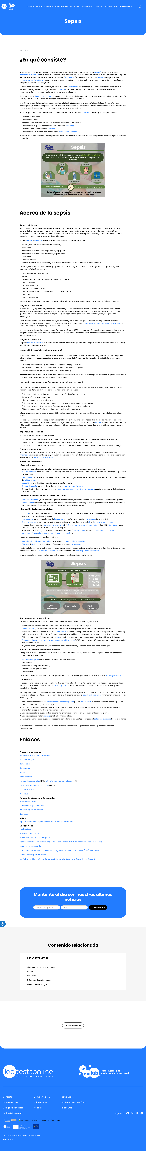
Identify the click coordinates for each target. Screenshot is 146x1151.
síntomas (38, 240)
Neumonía (24, 814)
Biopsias (25, 544)
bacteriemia (70, 77)
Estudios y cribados (44, 6)
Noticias (108, 6)
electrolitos (67, 533)
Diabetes (31, 971)
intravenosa (86, 702)
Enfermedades (61, 6)
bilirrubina (96, 323)
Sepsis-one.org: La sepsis (30, 846)
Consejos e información (92, 6)
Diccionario (75, 6)
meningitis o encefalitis (75, 541)
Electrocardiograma (30, 659)
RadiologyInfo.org (113, 675)
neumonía (68, 486)
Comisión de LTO (42, 1097)
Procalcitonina (28, 502)
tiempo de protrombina (54, 525)
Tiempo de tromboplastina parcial (34, 785)
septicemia (73, 87)
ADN (58, 637)
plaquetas (91, 519)
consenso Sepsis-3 (35, 342)
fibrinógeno (113, 525)
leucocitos (58, 519)
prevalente (86, 112)
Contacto (7, 1097)
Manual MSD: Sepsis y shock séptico (35, 837)
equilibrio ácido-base (43, 457)
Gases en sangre (29, 522)
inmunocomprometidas (69, 132)
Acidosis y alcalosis (28, 801)
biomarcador (60, 631)
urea (74, 530)
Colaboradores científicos (73, 1102)
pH (89, 522)
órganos (101, 77)
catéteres (98, 719)
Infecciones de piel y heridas (32, 805)
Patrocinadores (68, 1097)
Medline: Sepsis (26, 829)
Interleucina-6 (28, 628)
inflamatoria (25, 75)
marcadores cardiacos (48, 550)
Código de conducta (13, 1107)
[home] (4, 6)
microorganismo (61, 685)
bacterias (61, 89)
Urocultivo (24, 794)
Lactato (25, 513)
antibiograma (29, 480)
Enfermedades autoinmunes (39, 980)
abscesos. (76, 544)
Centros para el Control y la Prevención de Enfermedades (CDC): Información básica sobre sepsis (61, 842)
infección (98, 72)
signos (29, 240)
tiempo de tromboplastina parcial (82, 525)
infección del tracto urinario (31, 80)
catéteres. (70, 126)
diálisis (47, 716)
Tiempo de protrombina (30, 781)
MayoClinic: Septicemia (29, 833)
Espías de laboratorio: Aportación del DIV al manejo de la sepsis (46, 821)
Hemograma (27, 519)
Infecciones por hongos (37, 984)
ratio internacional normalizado (59, 781)
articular (91, 489)
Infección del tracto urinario (31, 810)
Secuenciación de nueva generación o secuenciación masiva (48, 640)
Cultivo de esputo (29, 486)
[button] (123, 6)
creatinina (87, 323)
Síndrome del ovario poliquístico (41, 967)
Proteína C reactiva (30, 499)
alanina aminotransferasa (49, 533)
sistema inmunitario (43, 96)
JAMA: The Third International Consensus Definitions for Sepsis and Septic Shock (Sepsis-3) (58, 859)
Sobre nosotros (10, 1102)
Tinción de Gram (29, 472)
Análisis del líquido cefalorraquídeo (37, 541)
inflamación (25, 455)
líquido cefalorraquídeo (67, 489)
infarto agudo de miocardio (87, 550)
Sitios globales (41, 1102)
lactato (98, 422)
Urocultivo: (26, 483)
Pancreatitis (32, 976)
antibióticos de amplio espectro (60, 702)
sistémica (34, 75)
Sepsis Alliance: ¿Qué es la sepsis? (34, 854)
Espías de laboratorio (13, 1113)
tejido (34, 544)
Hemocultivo (27, 477)
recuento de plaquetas (111, 323)
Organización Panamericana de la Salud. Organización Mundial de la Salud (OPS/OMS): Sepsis (66, 850)
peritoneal (81, 489)
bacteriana (78, 486)
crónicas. (51, 129)
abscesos (107, 719)
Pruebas (30, 6)
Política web (66, 1107)
